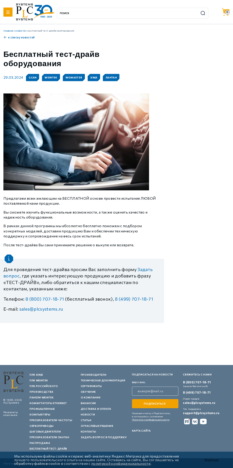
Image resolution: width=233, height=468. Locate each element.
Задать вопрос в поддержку (104, 437)
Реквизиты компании (10, 413)
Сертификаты (91, 386)
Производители (93, 374)
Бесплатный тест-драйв (48, 448)
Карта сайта (141, 430)
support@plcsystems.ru (201, 413)
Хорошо (211, 460)
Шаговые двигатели (45, 431)
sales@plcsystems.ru (41, 309)
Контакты (88, 431)
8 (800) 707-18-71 (44, 299)
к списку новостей (21, 37)
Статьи (86, 420)
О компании (91, 397)
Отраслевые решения (97, 425)
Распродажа (40, 442)
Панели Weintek (41, 397)
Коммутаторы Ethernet (48, 403)
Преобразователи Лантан (49, 437)
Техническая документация (103, 380)
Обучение (88, 391)
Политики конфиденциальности (151, 419)
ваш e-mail (139, 382)
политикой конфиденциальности (120, 463)
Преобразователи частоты (51, 420)
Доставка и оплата (96, 408)
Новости (88, 414)
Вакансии (88, 403)
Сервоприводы (42, 425)
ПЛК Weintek (39, 380)
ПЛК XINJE (36, 374)
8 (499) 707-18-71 (134, 299)
